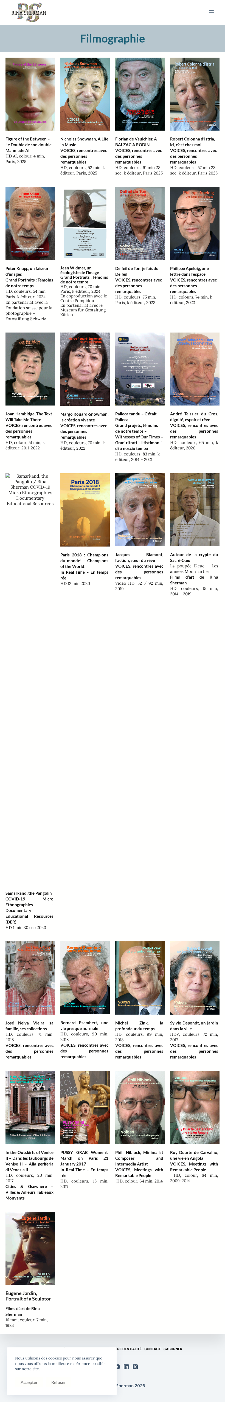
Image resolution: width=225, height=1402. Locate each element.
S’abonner (173, 1349)
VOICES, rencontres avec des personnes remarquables (83, 156)
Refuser (58, 1382)
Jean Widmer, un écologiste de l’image (79, 270)
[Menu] (211, 12)
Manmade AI (17, 150)
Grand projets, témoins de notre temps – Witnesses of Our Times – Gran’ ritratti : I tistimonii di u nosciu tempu (139, 437)
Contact (152, 1349)
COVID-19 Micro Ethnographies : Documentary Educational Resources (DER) (29, 910)
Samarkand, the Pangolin (28, 893)
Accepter (29, 1382)
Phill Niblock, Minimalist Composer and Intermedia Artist (139, 1158)
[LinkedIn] (126, 1366)
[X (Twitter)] (135, 1366)
